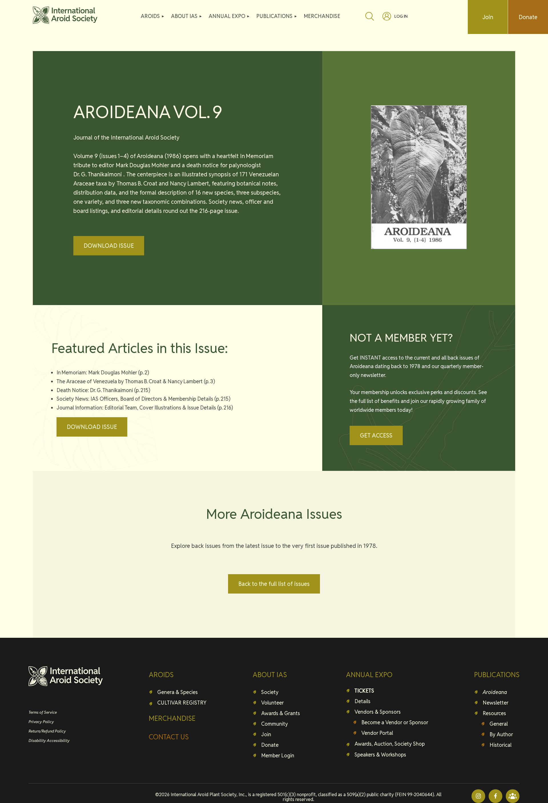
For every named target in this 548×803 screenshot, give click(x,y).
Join (487, 17)
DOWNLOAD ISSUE (109, 245)
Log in (401, 16)
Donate (528, 17)
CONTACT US (169, 737)
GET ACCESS (376, 435)
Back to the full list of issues (274, 584)
